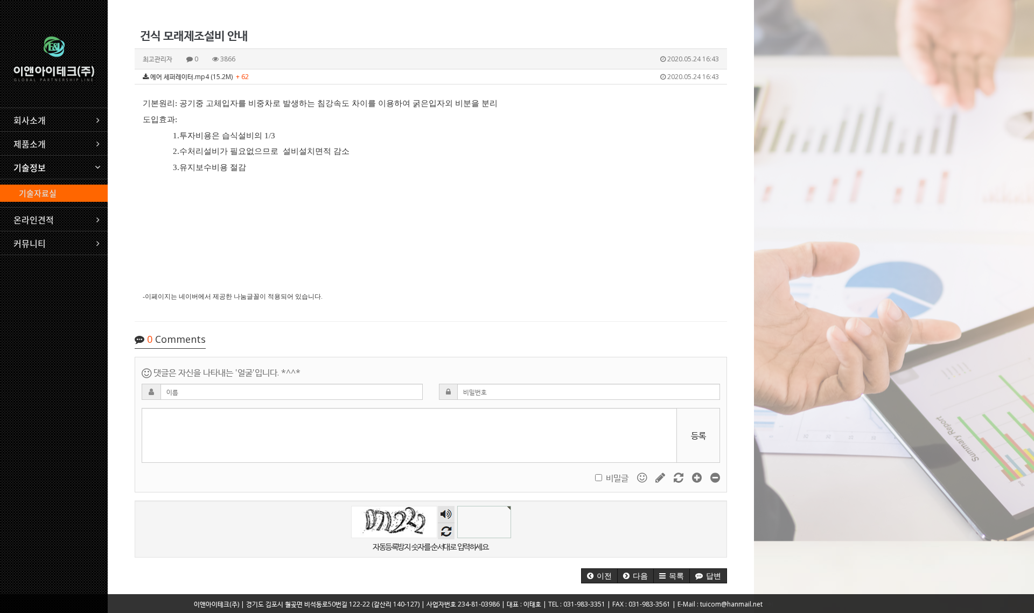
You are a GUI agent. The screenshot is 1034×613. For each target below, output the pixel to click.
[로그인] (770, 604)
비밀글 (617, 478)
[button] (599, 575)
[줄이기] (715, 477)
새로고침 (446, 531)
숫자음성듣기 (445, 514)
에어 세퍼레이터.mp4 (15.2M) (434, 76)
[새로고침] (680, 477)
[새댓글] (661, 477)
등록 (698, 435)
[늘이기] (698, 477)
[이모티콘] (643, 477)
